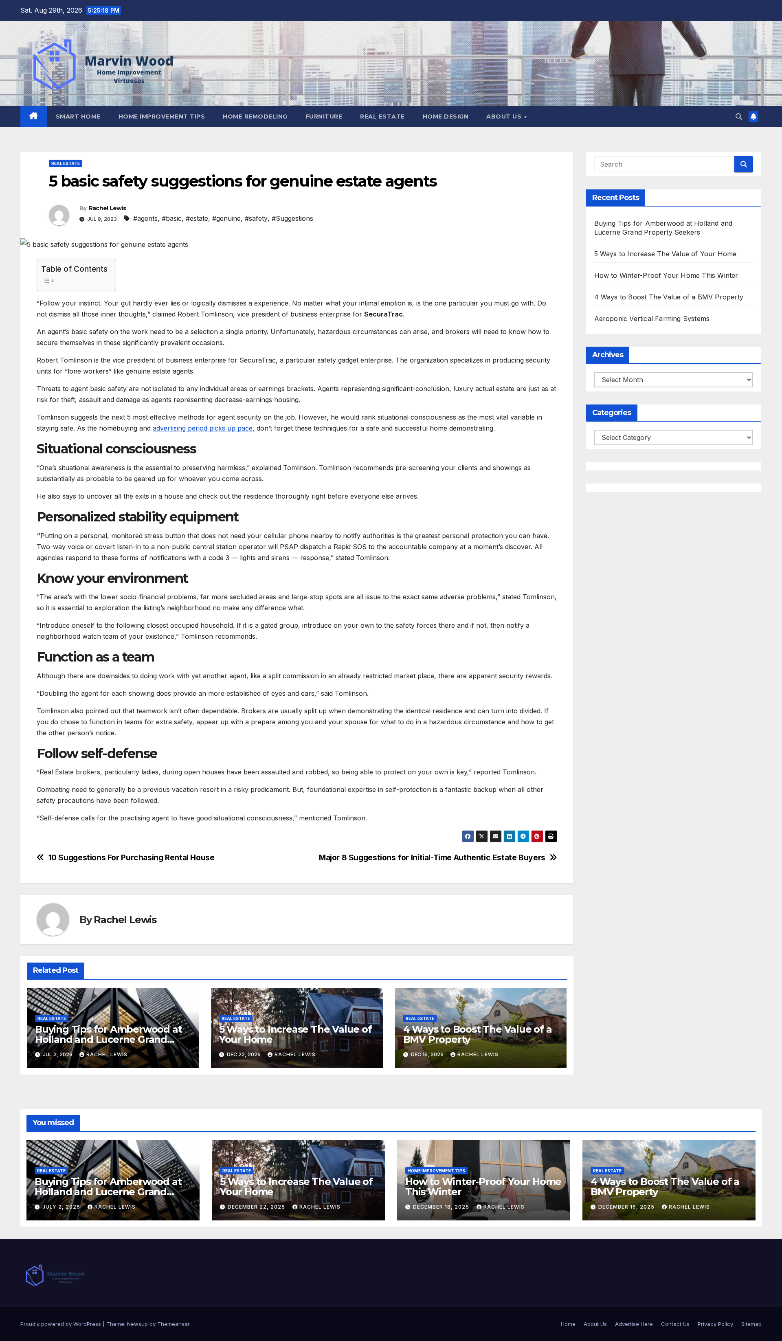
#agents (145, 218)
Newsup (137, 1324)
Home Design (446, 116)
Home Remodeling (255, 116)
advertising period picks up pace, (204, 428)
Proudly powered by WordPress (61, 1324)
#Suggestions (292, 218)
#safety (256, 218)
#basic (172, 218)
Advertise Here (634, 1324)
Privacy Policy (715, 1324)
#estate (197, 218)
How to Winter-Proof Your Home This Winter (666, 275)
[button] (739, 116)
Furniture (324, 116)
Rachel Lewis (107, 208)
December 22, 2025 (257, 1207)
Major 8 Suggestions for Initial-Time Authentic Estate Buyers (432, 857)
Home (568, 1324)
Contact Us (675, 1324)
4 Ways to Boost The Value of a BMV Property (477, 1034)
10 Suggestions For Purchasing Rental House (131, 857)
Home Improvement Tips (162, 116)
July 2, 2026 (62, 1207)
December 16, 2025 (627, 1207)
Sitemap (751, 1324)
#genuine (226, 218)
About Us (504, 116)
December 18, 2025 (442, 1207)
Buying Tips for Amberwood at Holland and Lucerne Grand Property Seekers (108, 1039)
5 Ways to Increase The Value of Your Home (295, 1034)
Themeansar (173, 1324)
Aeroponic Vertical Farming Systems (652, 318)
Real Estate (382, 116)
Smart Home (78, 116)
